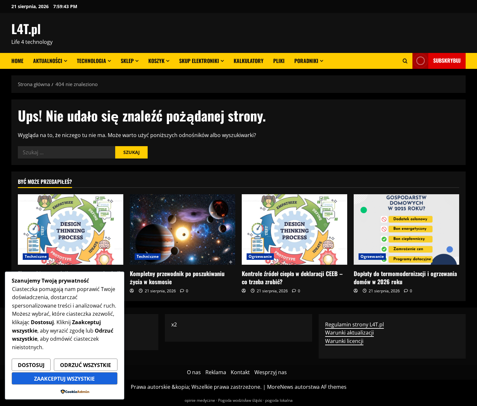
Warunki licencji (344, 341)
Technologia (91, 61)
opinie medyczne (200, 400)
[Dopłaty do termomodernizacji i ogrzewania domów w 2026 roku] (406, 229)
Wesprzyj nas (270, 372)
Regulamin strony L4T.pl (354, 324)
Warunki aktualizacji (349, 332)
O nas (194, 372)
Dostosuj (31, 365)
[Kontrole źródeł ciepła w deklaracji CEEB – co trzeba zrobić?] (294, 229)
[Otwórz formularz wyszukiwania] (405, 61)
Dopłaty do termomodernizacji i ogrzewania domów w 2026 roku (405, 277)
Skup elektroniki (199, 61)
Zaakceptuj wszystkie (64, 378)
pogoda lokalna (279, 400)
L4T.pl (26, 28)
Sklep (127, 61)
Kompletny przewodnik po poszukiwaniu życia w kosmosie (177, 277)
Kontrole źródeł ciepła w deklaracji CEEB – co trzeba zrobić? (292, 277)
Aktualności (47, 61)
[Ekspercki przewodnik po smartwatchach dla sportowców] (70, 229)
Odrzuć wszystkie (85, 365)
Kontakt (240, 372)
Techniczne (36, 256)
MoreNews (280, 386)
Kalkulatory (248, 61)
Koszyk (156, 61)
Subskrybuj (447, 60)
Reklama (215, 372)
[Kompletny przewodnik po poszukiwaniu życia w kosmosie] (182, 229)
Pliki (279, 61)
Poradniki (306, 61)
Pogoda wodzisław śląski (240, 400)
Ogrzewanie (260, 256)
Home (17, 61)
